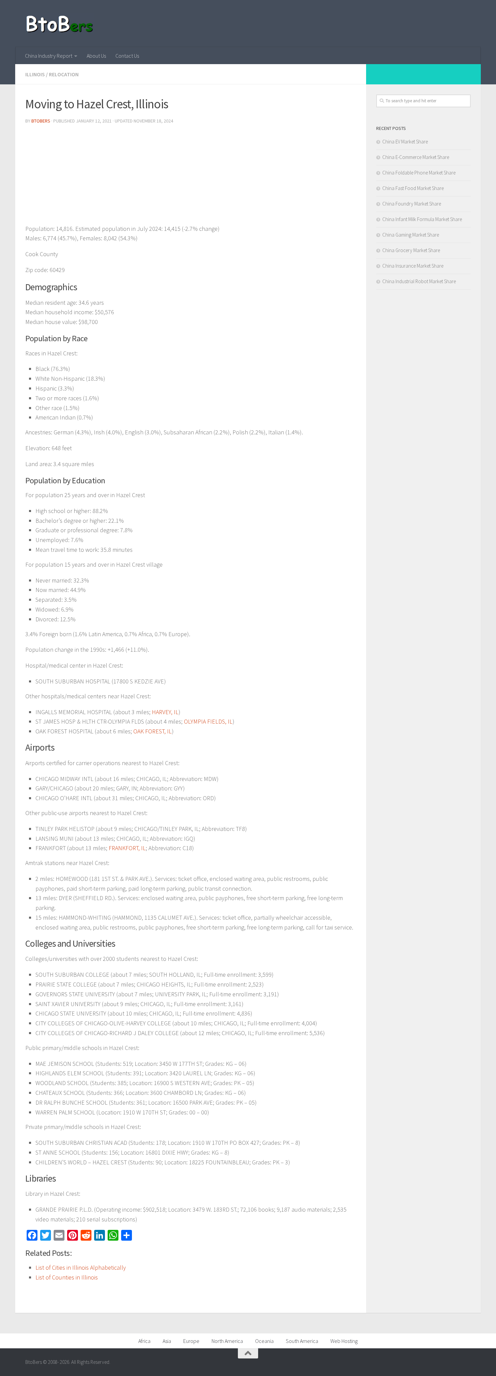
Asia (167, 1341)
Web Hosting (344, 1341)
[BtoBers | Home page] (59, 24)
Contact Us (127, 55)
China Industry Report (48, 55)
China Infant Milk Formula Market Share (422, 219)
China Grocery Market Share (411, 250)
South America (302, 1341)
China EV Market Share (405, 141)
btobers (40, 121)
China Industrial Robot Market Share (419, 281)
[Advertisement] (190, 177)
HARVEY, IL (165, 712)
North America (227, 1341)
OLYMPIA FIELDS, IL (208, 721)
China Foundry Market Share (411, 203)
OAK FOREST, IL (152, 731)
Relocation (64, 74)
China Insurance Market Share (412, 266)
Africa (144, 1341)
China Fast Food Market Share (413, 188)
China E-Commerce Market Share (415, 157)
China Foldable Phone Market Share (419, 172)
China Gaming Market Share (410, 235)
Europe (191, 1341)
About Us (96, 55)
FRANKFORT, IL (127, 848)
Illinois (35, 74)
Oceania (264, 1341)
